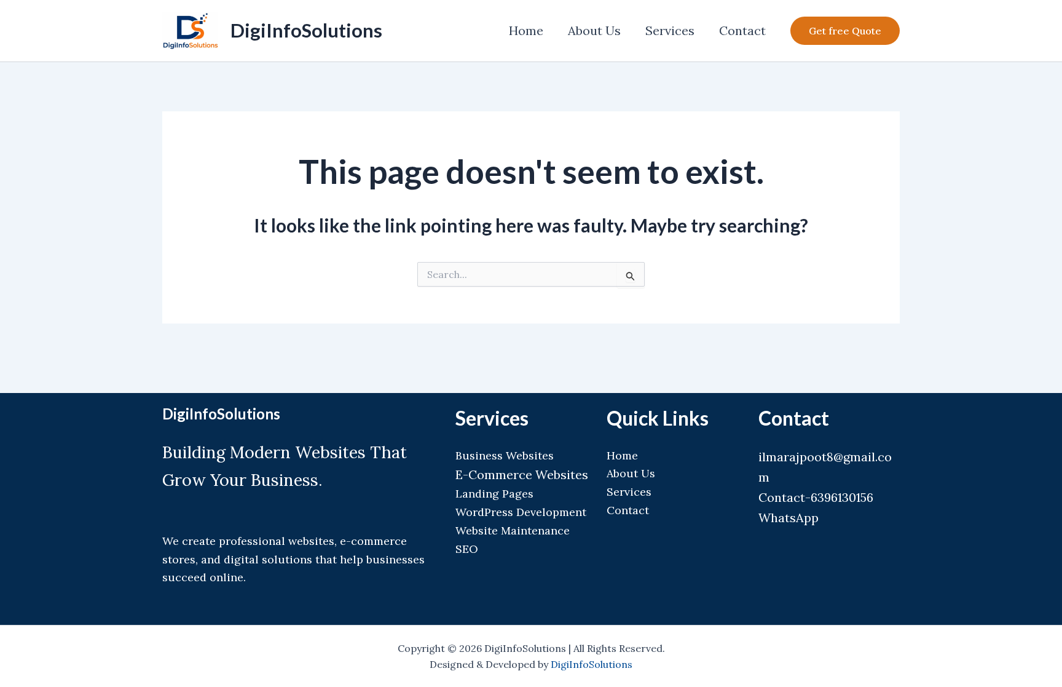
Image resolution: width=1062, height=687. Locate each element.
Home (526, 30)
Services (669, 30)
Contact (742, 30)
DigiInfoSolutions (306, 30)
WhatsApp (788, 517)
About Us (594, 30)
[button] (845, 31)
